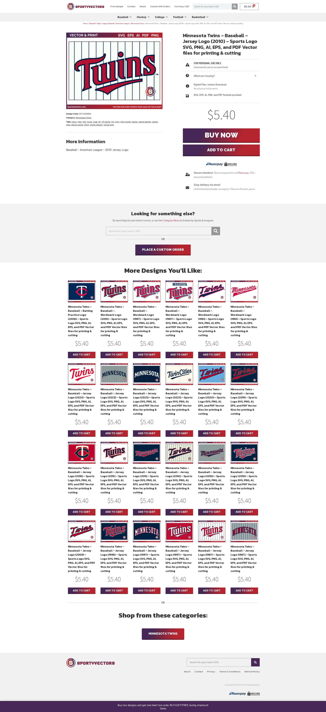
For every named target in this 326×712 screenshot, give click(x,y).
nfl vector (106, 122)
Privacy (211, 671)
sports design (145, 122)
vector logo (109, 125)
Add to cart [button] (81, 354)
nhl (112, 122)
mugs (89, 122)
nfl (99, 122)
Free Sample (117, 6)
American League (122, 23)
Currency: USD (182, 6)
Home (85, 23)
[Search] (235, 6)
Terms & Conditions (229, 671)
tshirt (86, 125)
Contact (131, 6)
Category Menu (171, 220)
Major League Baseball (105, 23)
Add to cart (221, 149)
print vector (125, 122)
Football (178, 17)
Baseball (122, 17)
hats (80, 122)
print (117, 122)
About (143, 6)
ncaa (95, 122)
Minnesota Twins (137, 23)
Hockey (141, 17)
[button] (226, 76)
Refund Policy (252, 671)
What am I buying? (204, 75)
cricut (74, 122)
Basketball (198, 17)
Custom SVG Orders (160, 6)
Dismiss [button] (163, 708)
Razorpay (243, 172)
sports (135, 122)
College (160, 17)
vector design (96, 125)
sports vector (77, 125)
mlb (84, 122)
